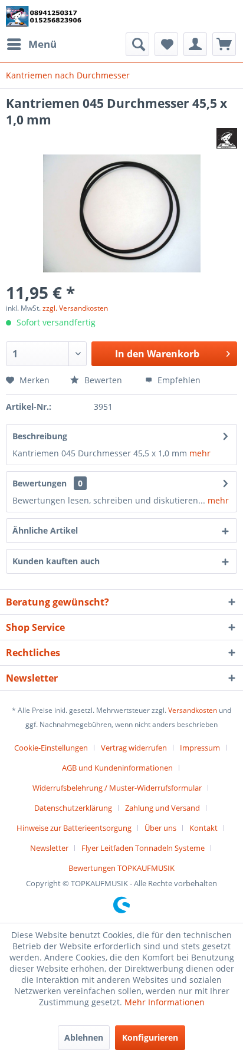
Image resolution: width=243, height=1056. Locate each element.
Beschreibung (39, 436)
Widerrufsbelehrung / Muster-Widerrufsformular (117, 787)
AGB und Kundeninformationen (117, 767)
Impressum (200, 747)
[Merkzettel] (166, 44)
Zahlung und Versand (162, 807)
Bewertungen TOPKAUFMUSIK (121, 868)
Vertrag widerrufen (134, 747)
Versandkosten (192, 710)
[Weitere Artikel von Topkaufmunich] (226, 138)
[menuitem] (31, 44)
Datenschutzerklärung (73, 807)
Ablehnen (83, 1037)
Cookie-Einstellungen (51, 747)
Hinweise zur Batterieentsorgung (74, 828)
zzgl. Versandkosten (75, 308)
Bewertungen (39, 483)
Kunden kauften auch (56, 561)
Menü (42, 44)
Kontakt (203, 828)
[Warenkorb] (224, 44)
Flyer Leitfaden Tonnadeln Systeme (143, 848)
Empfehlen (178, 380)
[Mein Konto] (195, 44)
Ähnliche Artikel (45, 530)
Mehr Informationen (164, 1002)
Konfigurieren (150, 1037)
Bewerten (103, 380)
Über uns (160, 828)
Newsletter (49, 848)
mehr (200, 453)
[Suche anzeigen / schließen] (137, 44)
